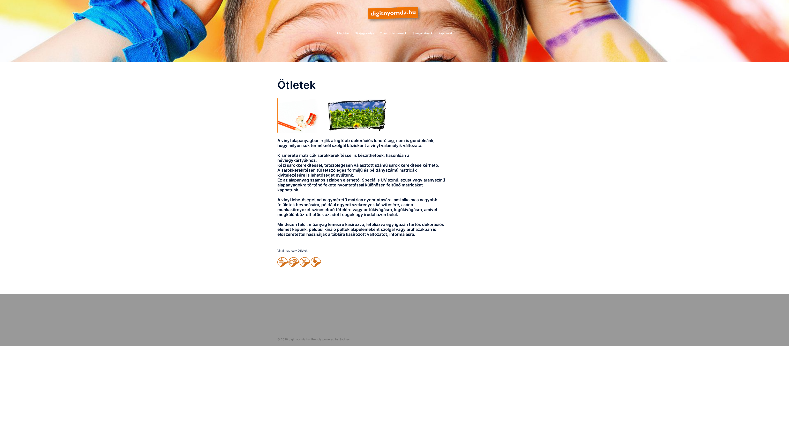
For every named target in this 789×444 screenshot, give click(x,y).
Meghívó (343, 33)
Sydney (344, 339)
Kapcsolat (445, 33)
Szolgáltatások (423, 33)
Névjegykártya (364, 33)
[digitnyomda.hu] (394, 15)
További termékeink (393, 33)
